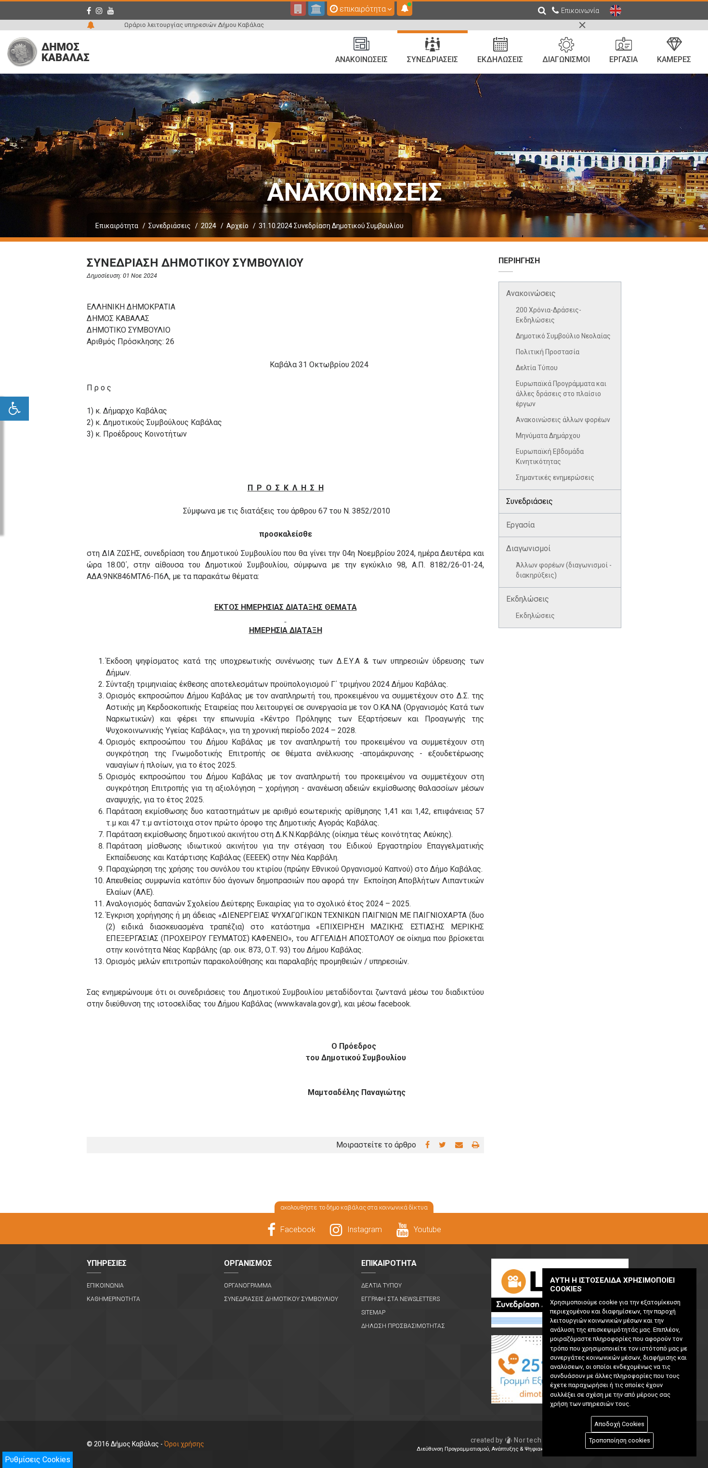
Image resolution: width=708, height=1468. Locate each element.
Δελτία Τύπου (537, 368)
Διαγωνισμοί (528, 548)
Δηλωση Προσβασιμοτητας (403, 1326)
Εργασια (623, 59)
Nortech (506, 1440)
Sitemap (373, 1312)
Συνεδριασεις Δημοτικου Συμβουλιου (281, 1299)
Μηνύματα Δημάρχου (548, 435)
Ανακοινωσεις (361, 59)
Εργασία (520, 524)
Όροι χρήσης (184, 1444)
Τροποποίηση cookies (619, 1440)
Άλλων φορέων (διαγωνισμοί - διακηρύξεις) (564, 570)
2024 (208, 226)
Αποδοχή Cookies (619, 1424)
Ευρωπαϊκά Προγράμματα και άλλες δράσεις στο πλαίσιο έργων (561, 394)
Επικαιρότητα (116, 226)
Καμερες (674, 59)
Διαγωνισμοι (566, 59)
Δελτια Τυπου (381, 1285)
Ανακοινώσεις (531, 293)
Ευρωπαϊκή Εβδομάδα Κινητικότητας (550, 456)
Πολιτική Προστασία (547, 352)
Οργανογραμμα (248, 1285)
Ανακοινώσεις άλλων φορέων (563, 420)
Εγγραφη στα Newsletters (400, 1299)
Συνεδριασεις (432, 59)
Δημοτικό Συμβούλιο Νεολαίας (563, 336)
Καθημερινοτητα (113, 1299)
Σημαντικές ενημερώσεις (555, 477)
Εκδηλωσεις (500, 59)
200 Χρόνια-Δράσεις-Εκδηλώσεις (548, 315)
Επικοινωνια (105, 1285)
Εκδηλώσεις (527, 599)
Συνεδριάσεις (169, 226)
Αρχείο (237, 226)
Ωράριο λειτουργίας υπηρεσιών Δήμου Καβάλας (194, 24)
